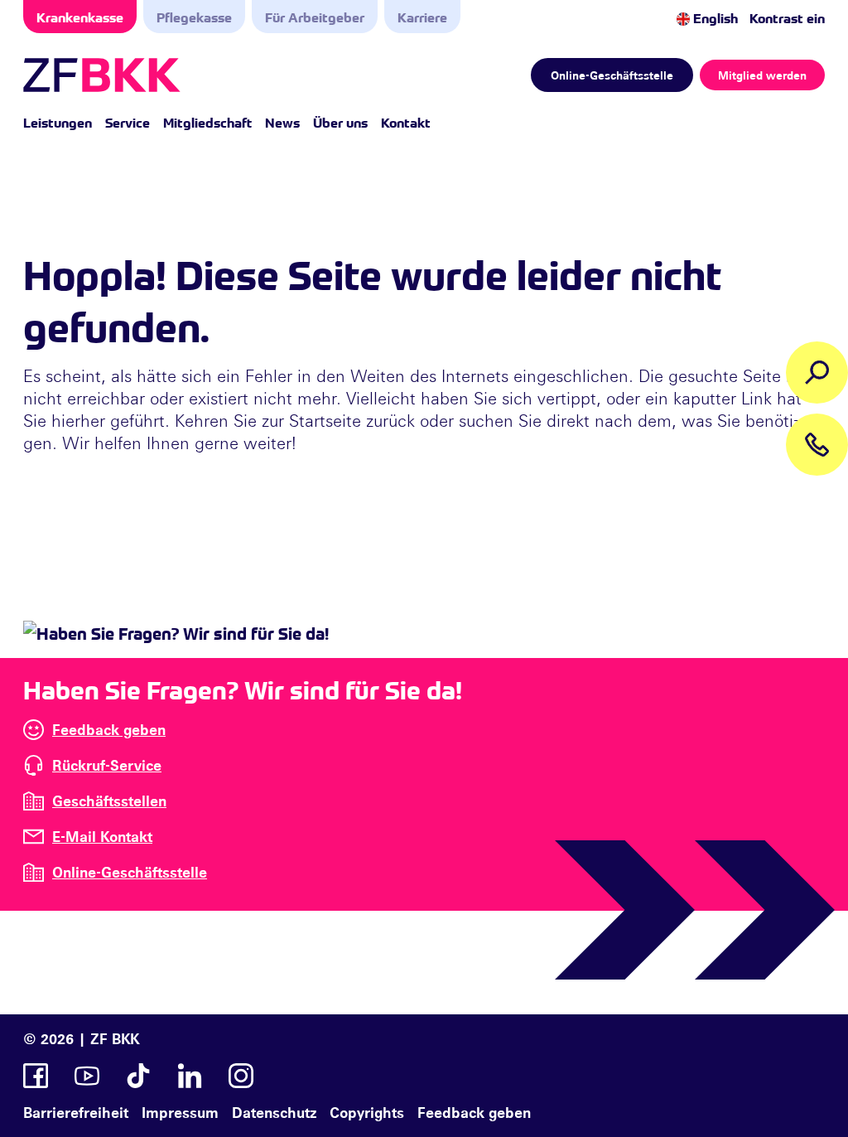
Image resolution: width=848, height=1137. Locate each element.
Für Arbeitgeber (314, 16)
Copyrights (367, 1112)
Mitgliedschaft (207, 122)
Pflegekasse (194, 16)
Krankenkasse (79, 16)
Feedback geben (109, 729)
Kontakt (406, 122)
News (282, 122)
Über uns (340, 122)
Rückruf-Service (106, 765)
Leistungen (57, 122)
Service (127, 122)
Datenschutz (274, 1112)
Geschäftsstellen (109, 800)
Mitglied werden (762, 75)
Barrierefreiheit (75, 1112)
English (714, 17)
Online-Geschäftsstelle (612, 75)
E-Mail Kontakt (102, 836)
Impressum (180, 1112)
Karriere (422, 16)
